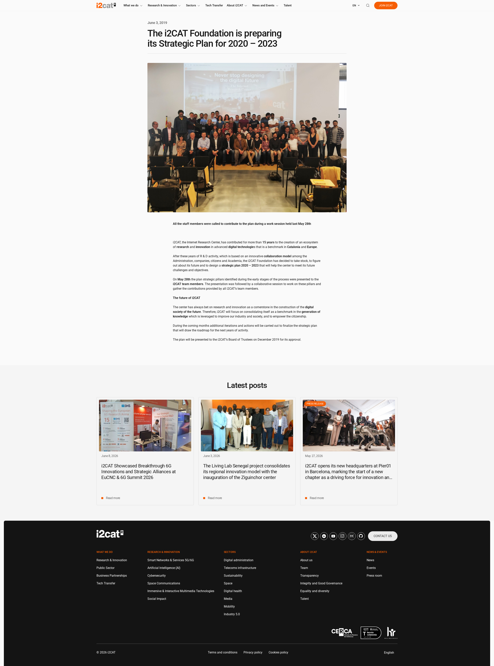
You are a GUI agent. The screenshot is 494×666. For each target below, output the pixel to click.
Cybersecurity (156, 575)
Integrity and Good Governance (321, 583)
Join (386, 5)
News (370, 560)
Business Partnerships (111, 575)
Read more (113, 498)
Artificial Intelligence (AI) (163, 568)
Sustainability (233, 575)
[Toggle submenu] (141, 5)
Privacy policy (253, 652)
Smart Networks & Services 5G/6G (170, 560)
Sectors (191, 5)
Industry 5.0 (232, 614)
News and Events (263, 5)
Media (228, 599)
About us (306, 560)
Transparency (309, 575)
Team (304, 568)
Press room (374, 575)
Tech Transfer (214, 5)
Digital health (233, 591)
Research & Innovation (162, 5)
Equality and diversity (314, 591)
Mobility (229, 606)
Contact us (383, 536)
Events (371, 568)
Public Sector (105, 568)
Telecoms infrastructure (240, 568)
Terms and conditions (222, 652)
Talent (288, 5)
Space (228, 583)
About (235, 5)
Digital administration (238, 560)
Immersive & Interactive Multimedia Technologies (180, 591)
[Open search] (368, 5)
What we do (131, 5)
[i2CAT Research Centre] (106, 5)
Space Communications (163, 583)
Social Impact (156, 599)
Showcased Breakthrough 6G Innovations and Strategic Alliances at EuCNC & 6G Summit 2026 (138, 471)
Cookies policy (278, 652)
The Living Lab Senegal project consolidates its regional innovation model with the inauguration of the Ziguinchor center (246, 471)
